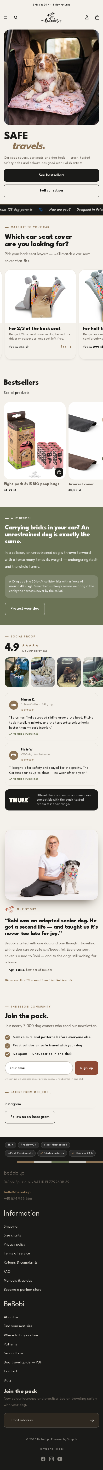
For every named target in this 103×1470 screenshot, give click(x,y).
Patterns (10, 1344)
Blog (7, 1380)
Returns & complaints (21, 1263)
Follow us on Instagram (30, 1117)
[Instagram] (51, 1459)
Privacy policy (14, 1245)
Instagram (13, 1104)
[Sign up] (92, 1420)
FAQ (7, 1271)
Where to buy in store (21, 1335)
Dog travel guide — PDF (23, 1362)
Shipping (10, 1226)
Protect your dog (25, 609)
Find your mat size (18, 1326)
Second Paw (13, 1353)
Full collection (51, 190)
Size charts (12, 1235)
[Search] (16, 17)
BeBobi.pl (43, 1439)
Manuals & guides (18, 1281)
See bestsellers (51, 175)
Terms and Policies (51, 1449)
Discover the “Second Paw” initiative (36, 980)
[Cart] (97, 17)
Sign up (86, 1068)
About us (11, 1317)
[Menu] (5, 17)
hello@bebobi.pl (18, 1192)
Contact (10, 1371)
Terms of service (17, 1253)
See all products (16, 393)
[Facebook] (43, 1459)
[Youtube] (60, 1459)
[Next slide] (94, 450)
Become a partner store (22, 1290)
